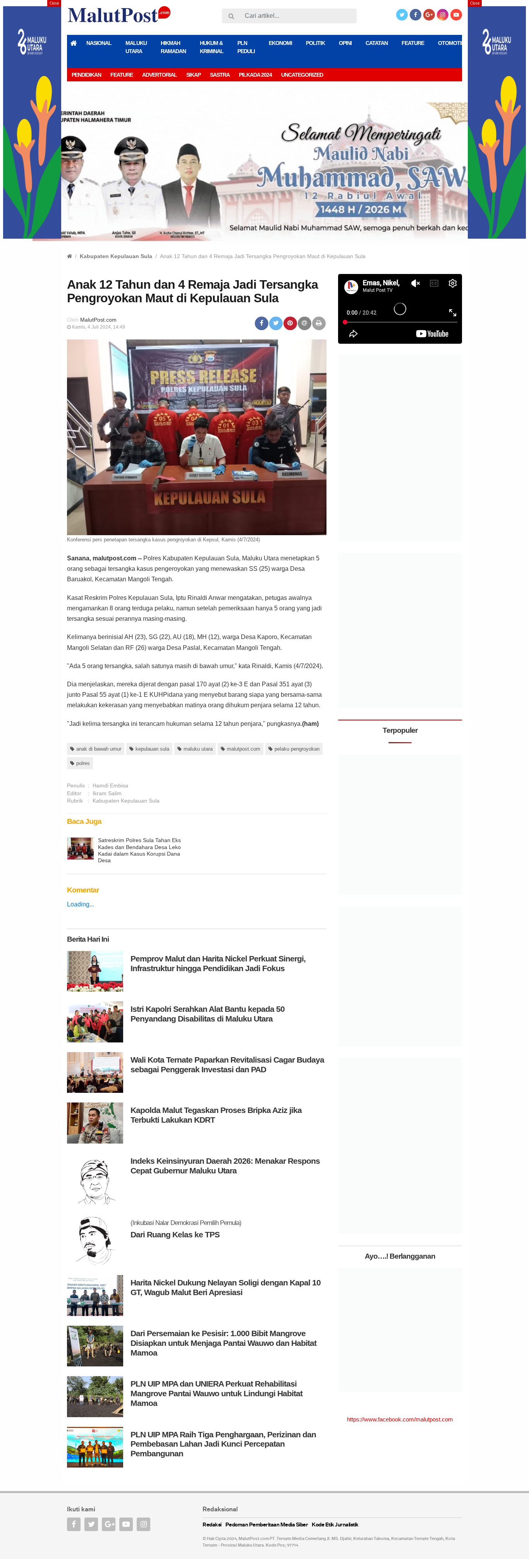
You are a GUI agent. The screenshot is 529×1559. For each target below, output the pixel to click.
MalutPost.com (98, 320)
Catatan (377, 43)
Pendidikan (86, 75)
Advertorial (159, 75)
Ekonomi (280, 43)
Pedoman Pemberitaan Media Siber (266, 1525)
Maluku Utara (136, 47)
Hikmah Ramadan (173, 47)
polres (83, 763)
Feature (413, 43)
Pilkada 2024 (255, 75)
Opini (345, 43)
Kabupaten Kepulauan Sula (116, 256)
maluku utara (198, 749)
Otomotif (451, 43)
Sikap (193, 75)
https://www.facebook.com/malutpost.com (400, 1419)
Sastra (220, 75)
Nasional (99, 43)
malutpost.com (243, 749)
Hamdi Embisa (110, 785)
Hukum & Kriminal (211, 47)
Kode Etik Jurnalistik (335, 1525)
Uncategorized (302, 75)
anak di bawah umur (98, 749)
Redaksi (212, 1525)
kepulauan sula (152, 749)
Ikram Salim (107, 793)
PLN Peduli (246, 47)
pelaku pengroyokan (297, 749)
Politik (315, 43)
